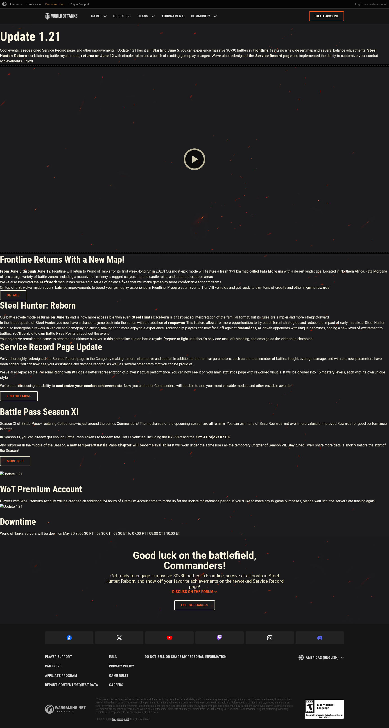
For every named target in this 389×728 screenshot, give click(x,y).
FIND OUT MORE (19, 396)
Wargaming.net (120, 719)
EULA (113, 657)
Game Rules (119, 676)
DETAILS (13, 295)
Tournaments (173, 16)
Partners (53, 666)
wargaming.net (65, 709)
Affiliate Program (61, 676)
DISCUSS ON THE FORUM (192, 591)
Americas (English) (322, 657)
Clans (143, 16)
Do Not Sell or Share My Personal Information (185, 657)
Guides (118, 16)
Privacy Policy (121, 666)
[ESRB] (324, 709)
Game (95, 16)
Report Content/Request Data (71, 685)
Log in (359, 4)
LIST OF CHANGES (194, 605)
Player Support (58, 657)
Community (200, 16)
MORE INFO (15, 461)
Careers (116, 685)
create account (377, 4)
